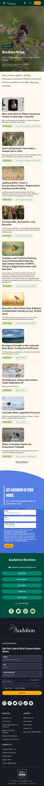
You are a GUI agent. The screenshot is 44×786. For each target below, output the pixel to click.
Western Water (21, 357)
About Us (22, 591)
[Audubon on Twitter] (15, 703)
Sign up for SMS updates (32, 732)
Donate (37, 3)
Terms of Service (18, 531)
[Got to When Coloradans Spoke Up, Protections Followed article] (22, 443)
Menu (4, 3)
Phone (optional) (10, 524)
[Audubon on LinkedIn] (20, 703)
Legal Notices (12, 783)
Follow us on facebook (11, 611)
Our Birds (22, 573)
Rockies (8, 46)
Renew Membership (9, 763)
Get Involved (22, 579)
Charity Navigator (22, 772)
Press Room (22, 597)
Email (6, 511)
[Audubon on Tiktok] (26, 703)
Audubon (11, 3)
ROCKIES (8, 126)
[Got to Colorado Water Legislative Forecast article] (22, 411)
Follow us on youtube (32, 611)
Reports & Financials (9, 736)
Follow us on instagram (25, 611)
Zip (6, 517)
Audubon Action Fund (10, 739)
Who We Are (6, 718)
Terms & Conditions (22, 540)
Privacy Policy (10, 540)
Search (30, 3)
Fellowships (27, 721)
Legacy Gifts (6, 760)
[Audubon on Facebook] (10, 703)
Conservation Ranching (24, 199)
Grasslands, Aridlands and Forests (28, 126)
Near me (25, 3)
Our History (6, 721)
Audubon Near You (9, 749)
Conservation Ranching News (26, 286)
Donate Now (6, 756)
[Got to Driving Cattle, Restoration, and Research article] (22, 222)
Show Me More (21, 462)
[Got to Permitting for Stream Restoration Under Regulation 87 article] (22, 378)
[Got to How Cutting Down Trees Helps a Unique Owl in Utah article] (22, 148)
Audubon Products (9, 753)
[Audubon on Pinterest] (31, 703)
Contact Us (27, 728)
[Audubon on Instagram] (4, 703)
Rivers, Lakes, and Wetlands (26, 456)
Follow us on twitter (18, 611)
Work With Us (28, 718)
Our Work (22, 585)
